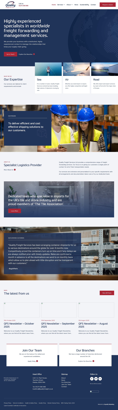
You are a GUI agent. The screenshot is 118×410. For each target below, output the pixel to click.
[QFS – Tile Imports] (59, 199)
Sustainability (84, 5)
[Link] (10, 4)
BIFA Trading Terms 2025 (68, 403)
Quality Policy (42, 403)
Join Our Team (66, 384)
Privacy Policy (7, 403)
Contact (93, 5)
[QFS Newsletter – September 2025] (59, 318)
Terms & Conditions (18, 403)
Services (60, 5)
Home (54, 5)
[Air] (76, 78)
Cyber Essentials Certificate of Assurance (15, 405)
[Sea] (48, 78)
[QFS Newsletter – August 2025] (96, 318)
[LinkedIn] (100, 378)
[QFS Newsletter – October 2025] (21, 318)
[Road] (104, 78)
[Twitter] (96, 378)
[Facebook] (92, 378)
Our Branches (66, 382)
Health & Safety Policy (31, 403)
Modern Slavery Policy (54, 403)
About (69, 5)
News (76, 5)
